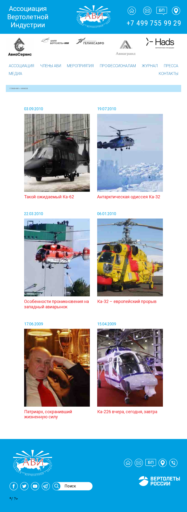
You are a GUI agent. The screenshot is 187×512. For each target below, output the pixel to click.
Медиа (15, 73)
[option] (24, 47)
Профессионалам (118, 66)
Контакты (168, 73)
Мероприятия (80, 66)
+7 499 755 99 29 (154, 23)
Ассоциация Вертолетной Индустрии (27, 17)
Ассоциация (21, 66)
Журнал (150, 66)
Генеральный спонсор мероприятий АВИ (159, 491)
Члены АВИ (50, 66)
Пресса (171, 66)
